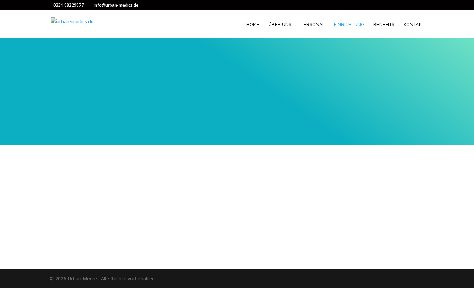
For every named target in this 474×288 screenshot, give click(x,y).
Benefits (384, 24)
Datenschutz (201, 237)
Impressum (199, 229)
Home (253, 24)
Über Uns (280, 24)
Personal (313, 24)
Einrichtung (349, 24)
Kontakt (414, 24)
